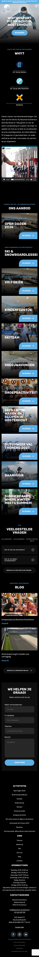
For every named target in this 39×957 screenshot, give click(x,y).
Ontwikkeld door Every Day (20, 951)
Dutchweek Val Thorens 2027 (19, 823)
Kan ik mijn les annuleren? (14, 550)
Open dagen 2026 (19, 791)
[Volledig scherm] (35, 179)
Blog (19, 857)
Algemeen (7, 539)
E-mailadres (9, 716)
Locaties (19, 861)
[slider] (18, 179)
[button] (19, 164)
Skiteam (19, 807)
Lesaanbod (19, 539)
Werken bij (19, 844)
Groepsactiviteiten (19, 815)
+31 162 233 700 (19, 912)
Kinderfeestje (19, 803)
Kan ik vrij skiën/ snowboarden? (10, 560)
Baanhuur (19, 827)
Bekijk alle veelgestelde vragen (18, 570)
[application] (19, 164)
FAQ (19, 848)
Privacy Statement (19, 945)
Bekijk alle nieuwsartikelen (17, 670)
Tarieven (19, 840)
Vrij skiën (19, 799)
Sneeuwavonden (19, 811)
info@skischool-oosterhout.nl (20, 910)
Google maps (19, 927)
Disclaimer (19, 948)
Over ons (19, 853)
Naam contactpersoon (13, 705)
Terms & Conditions (19, 942)
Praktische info (32, 540)
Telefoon (8, 726)
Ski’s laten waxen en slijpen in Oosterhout (19, 819)
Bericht (8, 737)
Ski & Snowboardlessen (19, 795)
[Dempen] (31, 179)
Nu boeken (19, 33)
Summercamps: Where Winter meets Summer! (19, 831)
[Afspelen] (4, 179)
